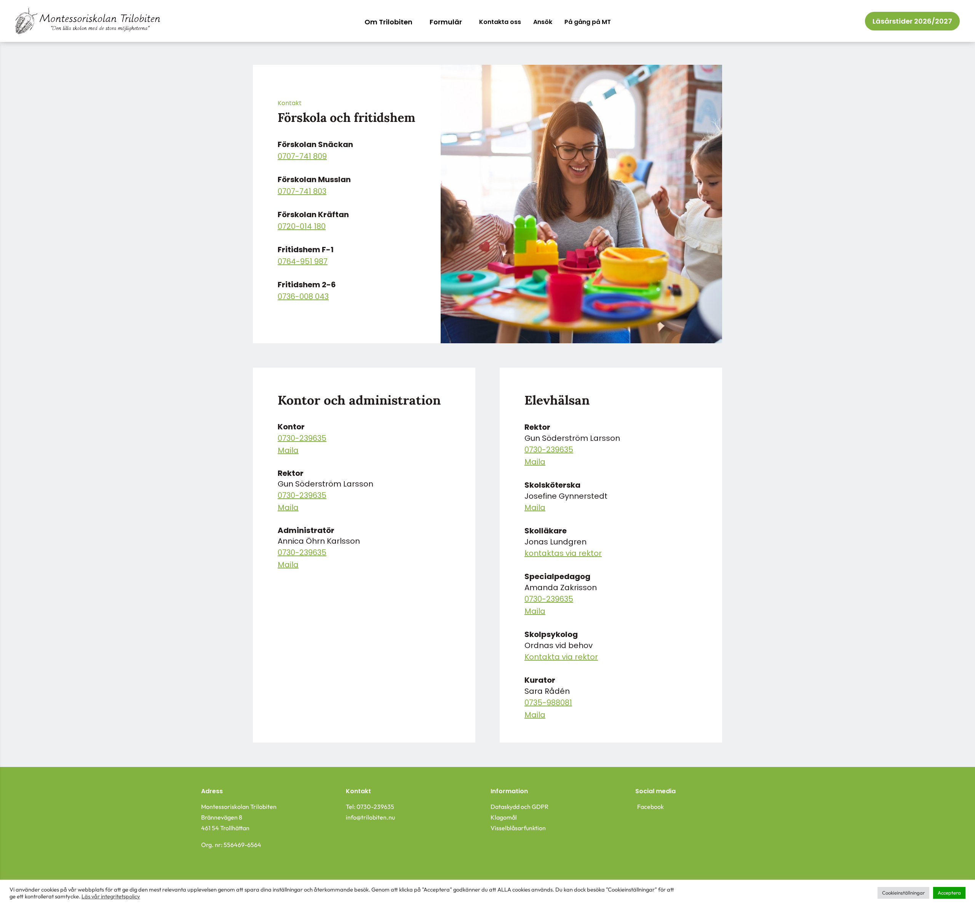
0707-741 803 (302, 192)
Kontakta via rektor (561, 657)
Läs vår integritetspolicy (111, 896)
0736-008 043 (303, 297)
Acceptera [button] (949, 893)
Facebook (650, 806)
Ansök (542, 22)
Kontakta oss (500, 22)
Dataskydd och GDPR (519, 806)
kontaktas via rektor (563, 554)
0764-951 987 (303, 262)
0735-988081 (548, 703)
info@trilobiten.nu (370, 817)
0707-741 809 (302, 157)
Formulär (446, 22)
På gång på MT (587, 22)
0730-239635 (302, 439)
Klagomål (504, 817)
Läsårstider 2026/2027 (912, 22)
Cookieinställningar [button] (903, 893)
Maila (288, 451)
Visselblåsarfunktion (518, 828)
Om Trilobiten (388, 22)
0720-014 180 (302, 227)
